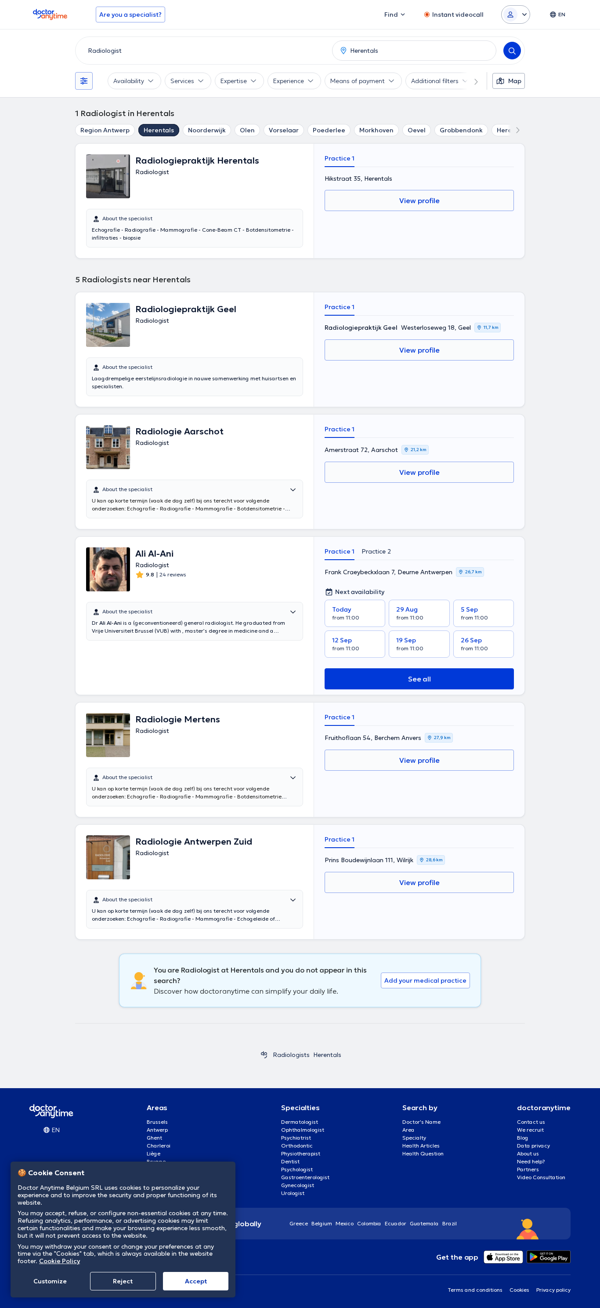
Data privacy (533, 1145)
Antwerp (157, 1129)
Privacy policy (553, 1289)
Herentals (159, 130)
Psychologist (297, 1169)
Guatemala (424, 1223)
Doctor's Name (421, 1122)
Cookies (519, 1289)
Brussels (157, 1122)
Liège (153, 1153)
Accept (196, 1281)
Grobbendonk (461, 130)
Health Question (423, 1153)
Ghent (154, 1137)
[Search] (512, 50)
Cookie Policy (59, 1261)
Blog (522, 1137)
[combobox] (202, 50)
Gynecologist (297, 1185)
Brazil (449, 1223)
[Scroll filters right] (470, 81)
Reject (123, 1281)
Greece (298, 1223)
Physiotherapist (300, 1153)
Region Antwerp (105, 130)
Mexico (345, 1223)
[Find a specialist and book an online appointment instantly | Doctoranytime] (264, 1054)
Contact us (531, 1122)
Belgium (321, 1223)
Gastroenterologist (305, 1177)
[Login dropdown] (515, 14)
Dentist (290, 1161)
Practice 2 (376, 551)
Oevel (417, 130)
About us (528, 1153)
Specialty (414, 1137)
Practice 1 (339, 158)
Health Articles (421, 1145)
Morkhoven (376, 130)
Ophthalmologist (302, 1129)
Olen (247, 130)
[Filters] (84, 81)
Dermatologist (299, 1122)
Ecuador (395, 1223)
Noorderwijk (207, 130)
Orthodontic (297, 1145)
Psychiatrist (296, 1137)
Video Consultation (541, 1177)
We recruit (530, 1129)
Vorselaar (284, 130)
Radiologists (291, 1055)
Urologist (292, 1193)
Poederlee (329, 130)
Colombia (369, 1223)
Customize (50, 1281)
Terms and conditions (475, 1289)
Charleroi (158, 1145)
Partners (528, 1169)
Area (408, 1129)
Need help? (531, 1161)
